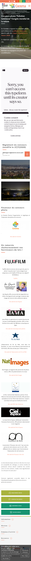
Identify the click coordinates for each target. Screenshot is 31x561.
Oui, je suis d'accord (25, 551)
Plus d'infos (6, 558)
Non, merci (25, 555)
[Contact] (20, 1)
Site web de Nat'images (15, 375)
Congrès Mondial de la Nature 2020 (14, 34)
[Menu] (29, 5)
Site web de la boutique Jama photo (15, 328)
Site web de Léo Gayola (15, 301)
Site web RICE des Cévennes (15, 404)
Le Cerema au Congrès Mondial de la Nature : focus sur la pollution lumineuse (14, 11)
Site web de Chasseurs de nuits (15, 454)
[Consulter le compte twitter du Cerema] (12, 1)
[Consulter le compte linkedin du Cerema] (9, 1)
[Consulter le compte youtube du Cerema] (14, 1)
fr (26, 1)
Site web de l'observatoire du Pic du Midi (15, 352)
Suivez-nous (17, 512)
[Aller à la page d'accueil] (17, 5)
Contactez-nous (16, 499)
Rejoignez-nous (17, 492)
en (28, 1)
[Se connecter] (23, 1)
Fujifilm (15, 278)
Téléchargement (27, 154)
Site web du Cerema (15, 236)
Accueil (3, 10)
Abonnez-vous (17, 505)
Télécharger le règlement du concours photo (13, 153)
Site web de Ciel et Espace (15, 427)
